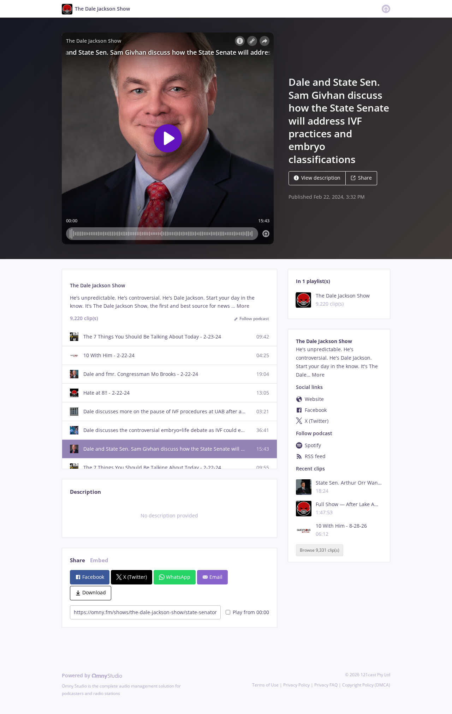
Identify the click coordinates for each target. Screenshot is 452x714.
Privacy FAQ (326, 685)
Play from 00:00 (251, 612)
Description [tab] (85, 492)
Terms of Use (265, 685)
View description (320, 177)
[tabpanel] (169, 516)
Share (365, 177)
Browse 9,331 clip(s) (319, 550)
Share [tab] (77, 560)
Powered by (77, 675)
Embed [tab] (99, 560)
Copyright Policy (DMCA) (366, 685)
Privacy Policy (296, 685)
